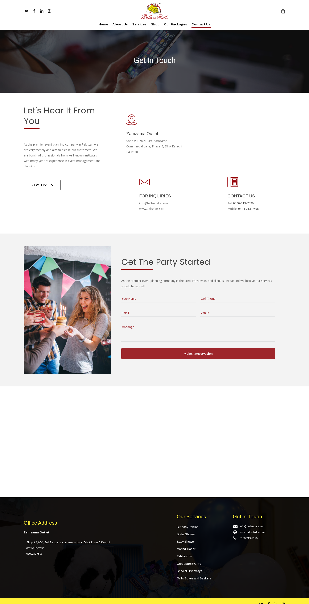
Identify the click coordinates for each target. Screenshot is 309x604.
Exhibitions (184, 556)
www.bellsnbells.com (252, 532)
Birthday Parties (187, 527)
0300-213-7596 (249, 538)
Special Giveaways (189, 571)
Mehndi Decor (186, 549)
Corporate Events (189, 563)
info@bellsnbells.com (252, 526)
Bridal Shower (186, 534)
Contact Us (201, 24)
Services (139, 24)
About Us (120, 24)
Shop (155, 24)
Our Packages (175, 24)
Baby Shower (186, 541)
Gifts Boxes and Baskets (194, 578)
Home (103, 24)
